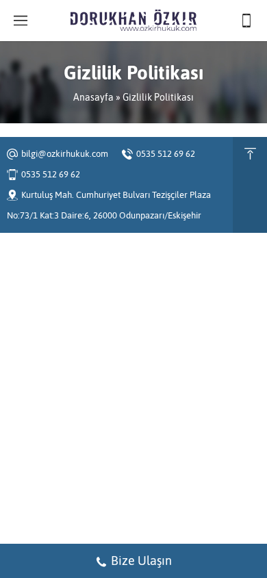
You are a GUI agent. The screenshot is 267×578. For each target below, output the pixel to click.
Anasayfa (93, 97)
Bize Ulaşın (141, 560)
